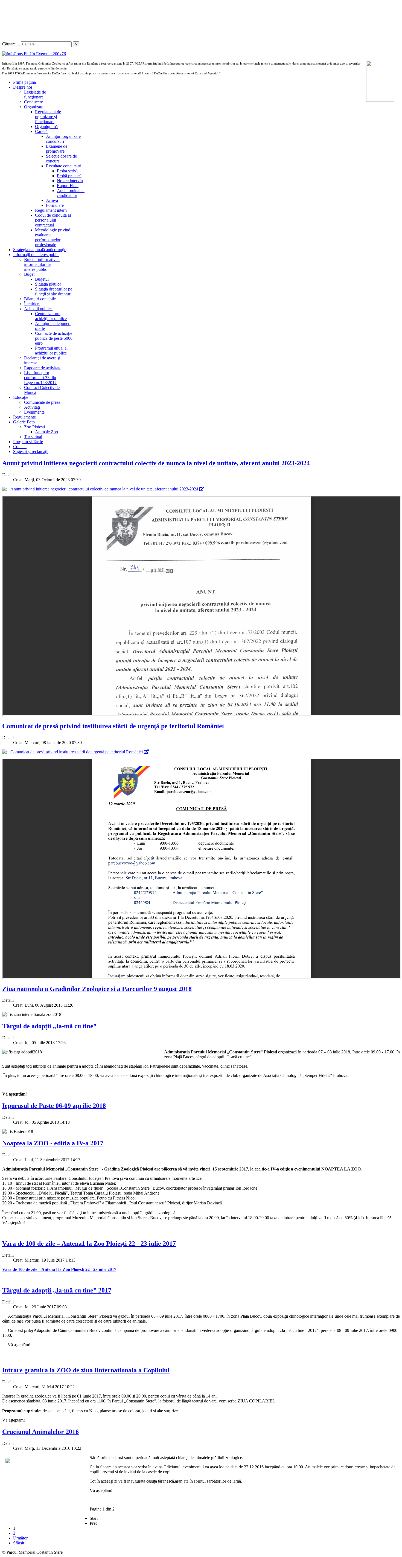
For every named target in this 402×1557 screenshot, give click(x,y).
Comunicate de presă (42, 402)
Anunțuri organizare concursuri (63, 139)
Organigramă (46, 126)
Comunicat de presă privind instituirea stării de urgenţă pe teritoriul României (113, 726)
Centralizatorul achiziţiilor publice (51, 316)
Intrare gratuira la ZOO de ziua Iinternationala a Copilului (86, 1370)
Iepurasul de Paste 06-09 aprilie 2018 (54, 1105)
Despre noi (22, 87)
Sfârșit (18, 1543)
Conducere (33, 102)
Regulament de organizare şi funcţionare (48, 116)
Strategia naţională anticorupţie (39, 249)
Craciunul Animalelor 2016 (40, 1431)
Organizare (33, 106)
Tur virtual (33, 436)
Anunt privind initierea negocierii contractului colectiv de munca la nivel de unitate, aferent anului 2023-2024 (156, 463)
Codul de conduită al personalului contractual (53, 220)
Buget (29, 274)
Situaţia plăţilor (48, 284)
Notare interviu (70, 180)
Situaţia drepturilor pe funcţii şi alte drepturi (53, 291)
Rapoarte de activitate (42, 367)
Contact (20, 446)
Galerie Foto (24, 422)
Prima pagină (24, 82)
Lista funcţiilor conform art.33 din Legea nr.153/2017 (40, 377)
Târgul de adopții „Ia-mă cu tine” (49, 1026)
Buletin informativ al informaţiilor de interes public (42, 264)
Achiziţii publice (38, 308)
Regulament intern (51, 210)
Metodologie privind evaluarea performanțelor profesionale (52, 237)
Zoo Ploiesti (34, 427)
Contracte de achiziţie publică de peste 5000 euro (53, 338)
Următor (20, 1538)
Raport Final (67, 185)
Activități (32, 407)
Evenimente (34, 412)
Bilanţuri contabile (40, 299)
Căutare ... (11, 44)
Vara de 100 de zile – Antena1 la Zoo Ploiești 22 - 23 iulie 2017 (89, 1243)
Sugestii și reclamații (30, 451)
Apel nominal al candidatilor (71, 193)
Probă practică (69, 175)
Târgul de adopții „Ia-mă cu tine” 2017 (56, 1290)
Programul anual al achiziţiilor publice (51, 350)
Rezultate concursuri (63, 166)
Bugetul (42, 279)
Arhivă (52, 200)
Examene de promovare (56, 148)
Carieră (41, 131)
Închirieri (32, 303)
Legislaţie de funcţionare (35, 94)
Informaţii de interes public (36, 254)
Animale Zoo (46, 431)
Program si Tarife (28, 441)
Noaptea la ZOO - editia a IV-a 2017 (52, 1143)
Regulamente (24, 417)
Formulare (55, 205)
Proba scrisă (67, 171)
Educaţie (20, 397)
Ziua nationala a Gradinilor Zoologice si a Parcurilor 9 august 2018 (97, 988)
